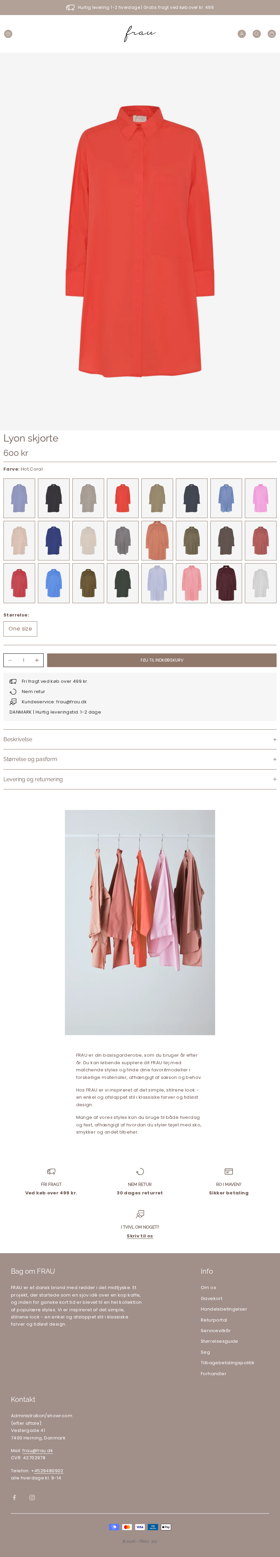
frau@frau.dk (38, 1450)
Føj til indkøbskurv (162, 660)
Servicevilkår (216, 1330)
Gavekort (211, 1298)
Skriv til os (140, 1236)
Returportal (214, 1320)
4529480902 (49, 1470)
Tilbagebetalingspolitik (227, 1362)
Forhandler (213, 1373)
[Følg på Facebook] (14, 1497)
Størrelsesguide (219, 1341)
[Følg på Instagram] (32, 1497)
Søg (205, 1352)
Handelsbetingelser (224, 1309)
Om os (208, 1287)
